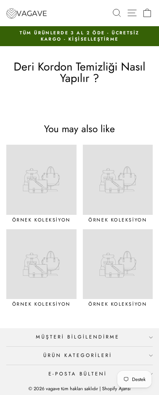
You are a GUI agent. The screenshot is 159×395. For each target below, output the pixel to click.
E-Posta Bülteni (77, 373)
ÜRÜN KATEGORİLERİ (77, 355)
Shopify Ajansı (116, 388)
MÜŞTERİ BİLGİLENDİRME (77, 336)
